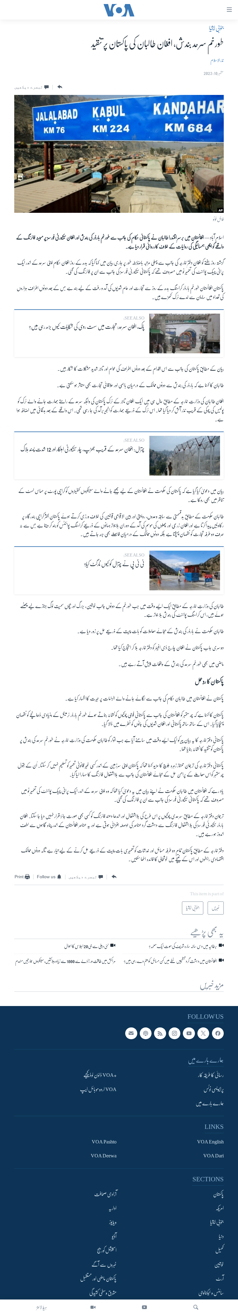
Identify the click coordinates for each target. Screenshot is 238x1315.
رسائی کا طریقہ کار (211, 1075)
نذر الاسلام (217, 60)
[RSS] (160, 1033)
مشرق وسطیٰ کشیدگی (103, 1293)
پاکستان (218, 1194)
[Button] (59, 87)
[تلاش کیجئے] (196, 1307)
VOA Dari (213, 1156)
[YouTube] (144, 1307)
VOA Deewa (104, 1156)
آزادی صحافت (105, 1194)
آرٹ (220, 1279)
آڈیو (114, 1236)
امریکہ (220, 1208)
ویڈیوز (113, 1222)
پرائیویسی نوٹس (214, 1089)
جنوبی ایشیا (216, 28)
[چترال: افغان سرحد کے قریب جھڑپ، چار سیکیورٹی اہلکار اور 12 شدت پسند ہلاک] (184, 456)
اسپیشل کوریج (107, 1250)
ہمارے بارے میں (210, 1103)
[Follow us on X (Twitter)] (203, 1033)
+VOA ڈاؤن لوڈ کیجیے (100, 1075)
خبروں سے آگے (104, 1265)
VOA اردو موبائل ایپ (98, 1089)
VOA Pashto (104, 1142)
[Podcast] (146, 1033)
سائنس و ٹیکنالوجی (211, 1293)
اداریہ (112, 1208)
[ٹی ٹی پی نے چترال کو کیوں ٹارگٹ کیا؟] (184, 570)
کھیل (219, 1250)
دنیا (221, 1236)
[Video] (93, 1307)
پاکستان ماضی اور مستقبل (98, 1279)
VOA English (210, 1142)
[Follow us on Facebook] (218, 1033)
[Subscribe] (131, 1033)
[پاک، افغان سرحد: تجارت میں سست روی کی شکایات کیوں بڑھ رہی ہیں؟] (184, 333)
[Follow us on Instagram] (174, 1033)
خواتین (219, 1265)
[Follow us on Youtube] (189, 1033)
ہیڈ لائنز (42, 1307)
